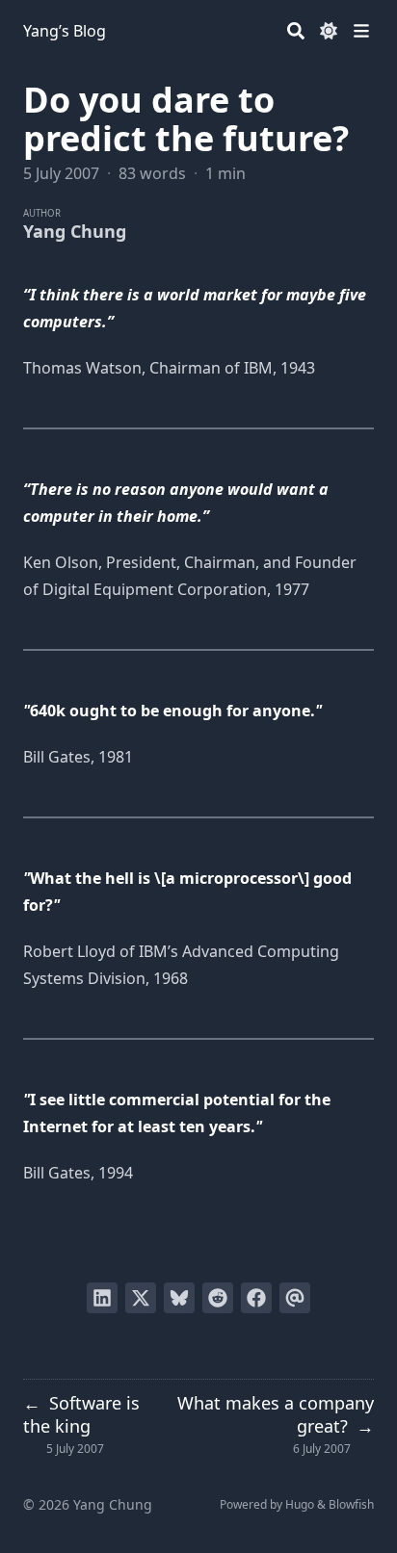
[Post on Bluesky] (179, 1297)
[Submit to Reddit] (217, 1297)
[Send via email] (294, 1297)
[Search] (295, 30)
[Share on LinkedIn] (102, 1297)
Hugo (299, 1504)
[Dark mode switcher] (328, 30)
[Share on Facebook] (256, 1297)
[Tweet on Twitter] (140, 1297)
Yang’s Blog (64, 30)
